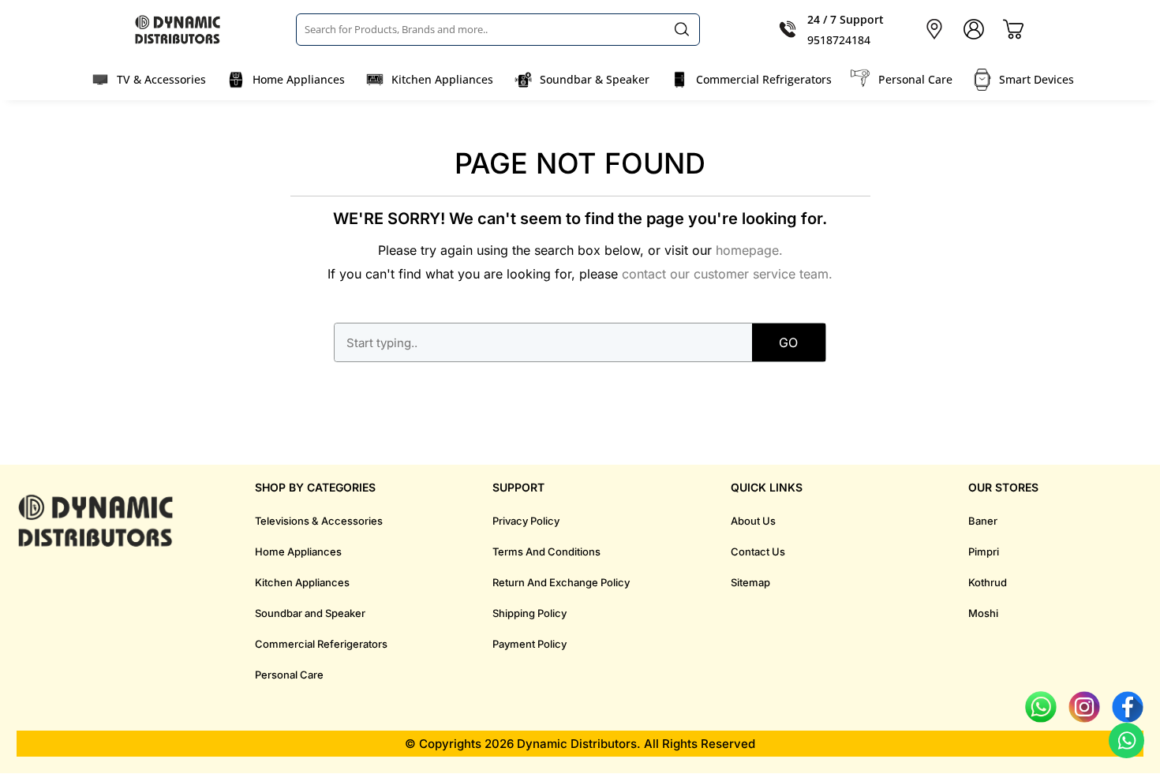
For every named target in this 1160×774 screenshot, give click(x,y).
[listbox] (498, 29)
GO (788, 342)
